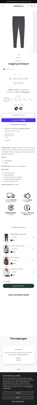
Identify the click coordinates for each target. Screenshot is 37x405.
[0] (31, 6)
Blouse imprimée (15, 257)
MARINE (16, 108)
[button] (18, 92)
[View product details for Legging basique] (6, 237)
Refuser (18, 397)
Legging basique (18, 234)
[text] (18, 227)
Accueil (18, 58)
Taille (18, 96)
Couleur (18, 105)
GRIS (20, 108)
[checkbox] (11, 240)
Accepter (18, 393)
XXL (30, 99)
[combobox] (22, 237)
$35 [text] (14, 240)
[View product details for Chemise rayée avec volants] (6, 249)
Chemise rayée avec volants (17, 246)
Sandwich (18, 61)
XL (25, 99)
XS (6, 99)
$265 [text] (14, 252)
